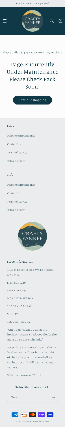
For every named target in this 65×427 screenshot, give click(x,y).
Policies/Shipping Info (21, 135)
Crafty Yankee (27, 421)
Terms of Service (17, 152)
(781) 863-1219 (16, 282)
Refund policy (16, 160)
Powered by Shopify (41, 421)
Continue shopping (32, 100)
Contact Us (14, 144)
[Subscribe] (53, 397)
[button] (5, 21)
